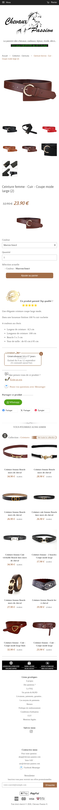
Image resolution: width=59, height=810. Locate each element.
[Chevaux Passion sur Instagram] (31, 732)
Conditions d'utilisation (30, 712)
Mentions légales (29, 719)
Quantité (6, 252)
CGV (30, 716)
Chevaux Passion (38, 804)
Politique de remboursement (29, 708)
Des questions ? (30, 685)
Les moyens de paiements (29, 700)
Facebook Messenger (31, 767)
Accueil (5, 55)
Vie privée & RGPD (29, 692)
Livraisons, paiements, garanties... (29, 696)
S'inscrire (50, 785)
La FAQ (29, 688)
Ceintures (25, 55)
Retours (30, 704)
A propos (29, 681)
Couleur (6, 240)
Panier (53, 2)
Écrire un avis (16, 379)
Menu (8, 2)
